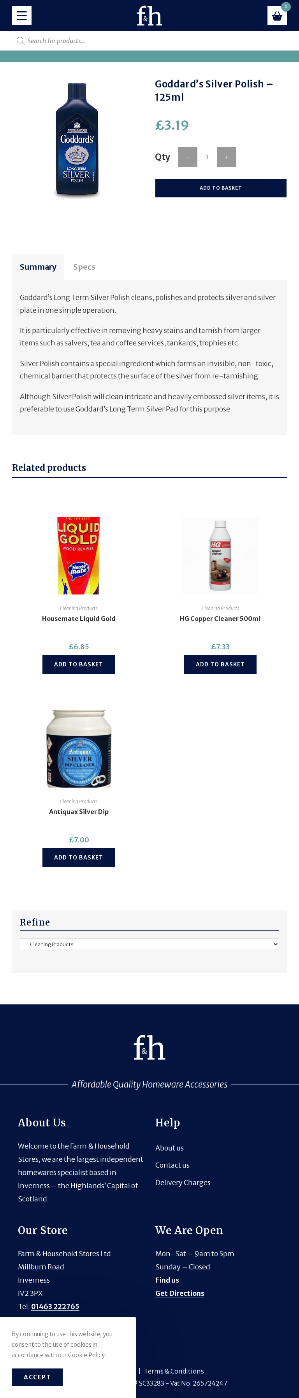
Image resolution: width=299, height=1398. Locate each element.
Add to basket (221, 188)
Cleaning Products (78, 608)
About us (169, 1148)
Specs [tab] (84, 267)
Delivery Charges (183, 1182)
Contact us (172, 1165)
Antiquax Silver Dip (79, 812)
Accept (37, 1377)
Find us (167, 1280)
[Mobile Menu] (22, 15)
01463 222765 (55, 1306)
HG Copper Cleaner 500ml (220, 618)
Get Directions (179, 1293)
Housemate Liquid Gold (79, 618)
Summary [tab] (38, 267)
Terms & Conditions (174, 1371)
